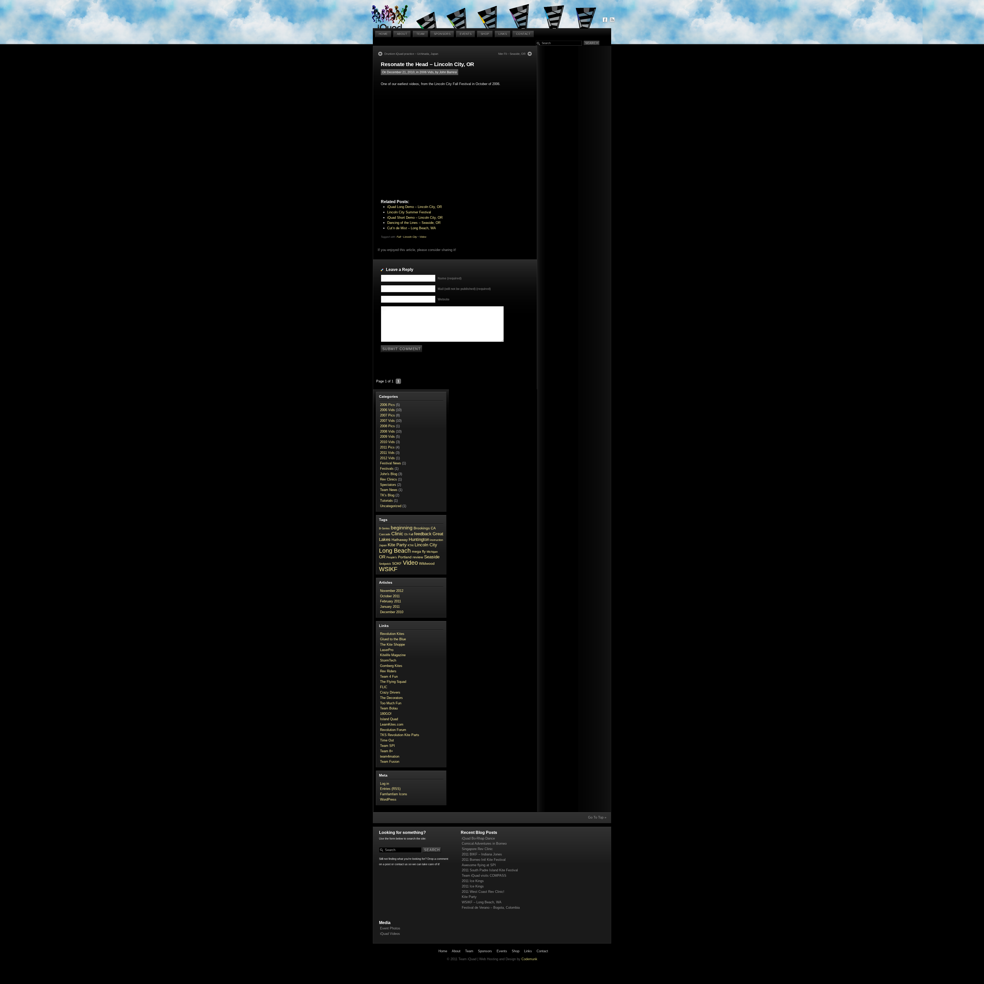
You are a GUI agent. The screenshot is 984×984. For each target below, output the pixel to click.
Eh (406, 534)
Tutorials (386, 501)
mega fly (419, 551)
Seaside (431, 556)
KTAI (411, 545)
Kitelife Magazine (393, 655)
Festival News (390, 463)
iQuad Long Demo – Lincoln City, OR (414, 207)
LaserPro (386, 650)
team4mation (389, 756)
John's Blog (388, 474)
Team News (388, 490)
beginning (402, 527)
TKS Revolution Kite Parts (399, 735)
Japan (383, 545)
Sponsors (442, 33)
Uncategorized (390, 506)
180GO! (386, 714)
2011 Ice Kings (473, 881)
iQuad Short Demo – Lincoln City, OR (415, 217)
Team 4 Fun (389, 676)
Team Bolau (389, 708)
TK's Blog (387, 495)
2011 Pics (387, 447)
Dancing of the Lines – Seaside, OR (413, 223)
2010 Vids (387, 442)
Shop (485, 33)
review (418, 557)
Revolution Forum (393, 730)
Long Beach (395, 550)
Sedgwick (385, 563)
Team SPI (387, 746)
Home (383, 33)
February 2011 (390, 601)
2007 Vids (387, 421)
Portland (405, 557)
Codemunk (529, 959)
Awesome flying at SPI (479, 865)
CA (433, 528)
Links (502, 33)
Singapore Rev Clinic (477, 849)
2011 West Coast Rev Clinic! (483, 892)
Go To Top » (597, 817)
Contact (523, 33)
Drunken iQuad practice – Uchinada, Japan (411, 53)
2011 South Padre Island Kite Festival (490, 870)
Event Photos (390, 928)
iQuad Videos (390, 934)
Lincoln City (410, 236)
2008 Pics (387, 426)
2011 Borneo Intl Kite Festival (484, 860)
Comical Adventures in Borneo (484, 843)
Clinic (397, 533)
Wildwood (427, 563)
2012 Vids (387, 458)
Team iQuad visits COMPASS (484, 875)
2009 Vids (387, 436)
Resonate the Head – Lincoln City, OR (427, 64)
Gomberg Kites (391, 666)
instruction (436, 539)
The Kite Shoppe (392, 644)
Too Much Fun (390, 703)
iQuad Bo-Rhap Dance (478, 838)
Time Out (387, 740)
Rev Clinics (388, 479)
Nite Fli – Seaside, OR (512, 53)
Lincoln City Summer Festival (409, 212)
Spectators (388, 485)
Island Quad (389, 719)
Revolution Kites (392, 634)
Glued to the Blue (393, 639)
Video (422, 236)
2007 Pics (387, 415)
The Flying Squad (393, 682)
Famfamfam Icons (393, 794)
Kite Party (397, 544)
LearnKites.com (391, 724)
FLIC (383, 687)
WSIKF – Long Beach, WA (481, 902)
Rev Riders (388, 671)
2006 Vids (426, 72)
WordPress (388, 799)
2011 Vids (387, 453)
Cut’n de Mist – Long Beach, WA (411, 228)
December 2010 (391, 612)
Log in (384, 784)
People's (391, 557)
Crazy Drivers (390, 692)
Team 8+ (386, 751)
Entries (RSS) (390, 789)
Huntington (419, 539)
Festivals (387, 468)
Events (465, 33)
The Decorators (391, 698)
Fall (399, 236)
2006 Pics (387, 405)
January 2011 (390, 607)
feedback (423, 533)
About (402, 33)
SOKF (397, 563)
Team (420, 33)
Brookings (422, 528)
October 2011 (390, 596)
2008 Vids (387, 431)
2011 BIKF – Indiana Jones (482, 854)
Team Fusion (389, 761)
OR (382, 556)
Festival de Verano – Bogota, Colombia (491, 907)
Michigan (432, 551)
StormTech (388, 660)
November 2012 (391, 591)
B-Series (384, 528)
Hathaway (400, 540)
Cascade (384, 534)
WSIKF (388, 569)
